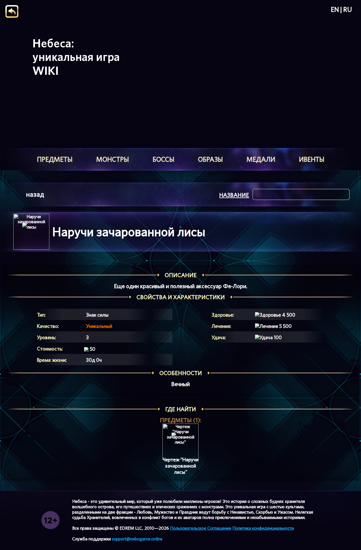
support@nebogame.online (137, 539)
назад (35, 194)
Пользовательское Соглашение (200, 528)
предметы (54, 159)
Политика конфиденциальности (263, 528)
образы (210, 159)
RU (347, 10)
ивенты (311, 159)
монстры (112, 159)
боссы (163, 159)
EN (335, 10)
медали (260, 159)
